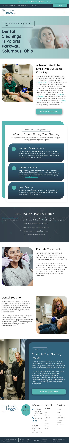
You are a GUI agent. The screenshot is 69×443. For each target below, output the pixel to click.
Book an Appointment (49, 111)
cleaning (63, 100)
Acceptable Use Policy (44, 440)
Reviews (47, 423)
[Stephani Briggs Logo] (9, 12)
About (46, 412)
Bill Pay (60, 5)
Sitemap (36, 440)
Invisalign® (59, 415)
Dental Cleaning (61, 417)
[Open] (65, 12)
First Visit (47, 417)
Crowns (59, 409)
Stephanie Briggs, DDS (43, 82)
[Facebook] (33, 421)
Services (47, 415)
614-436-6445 (38, 418)
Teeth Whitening (61, 425)
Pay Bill (47, 428)
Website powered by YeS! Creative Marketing (58, 440)
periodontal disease (31, 177)
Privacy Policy (22, 440)
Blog (46, 420)
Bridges (59, 412)
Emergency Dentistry (60, 421)
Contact (47, 426)
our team (39, 100)
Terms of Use (29, 440)
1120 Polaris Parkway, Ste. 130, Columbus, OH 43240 (38, 412)
